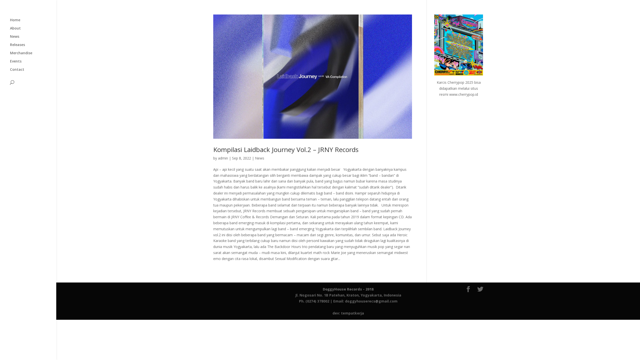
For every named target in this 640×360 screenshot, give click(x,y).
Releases (17, 45)
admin (223, 158)
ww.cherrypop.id (465, 94)
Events (16, 62)
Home (15, 20)
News (14, 37)
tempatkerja (352, 313)
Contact (17, 70)
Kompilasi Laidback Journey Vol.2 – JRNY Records (285, 149)
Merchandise (21, 53)
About (15, 28)
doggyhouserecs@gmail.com (371, 301)
